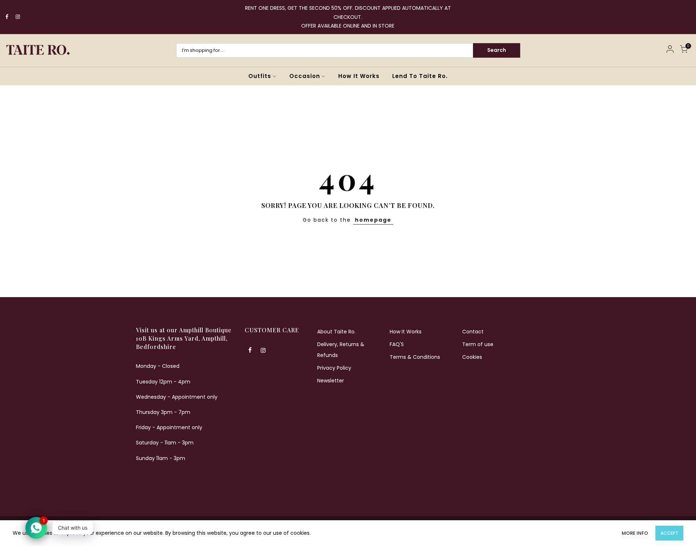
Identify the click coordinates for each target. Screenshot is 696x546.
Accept (669, 533)
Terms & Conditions (415, 357)
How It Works (359, 76)
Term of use (477, 344)
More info (635, 533)
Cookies (472, 357)
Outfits (259, 76)
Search (496, 50)
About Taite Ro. (336, 331)
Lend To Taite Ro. (420, 76)
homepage (373, 219)
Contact (473, 331)
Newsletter (330, 380)
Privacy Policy (334, 367)
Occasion (304, 76)
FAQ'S (397, 344)
